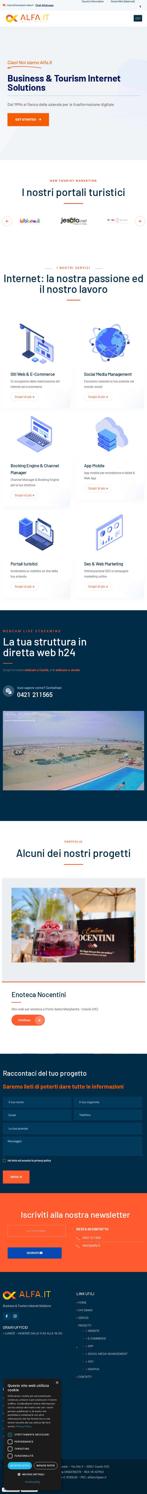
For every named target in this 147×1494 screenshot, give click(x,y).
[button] (32, 1474)
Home (82, 1302)
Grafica (93, 1369)
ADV (91, 1361)
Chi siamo (85, 1310)
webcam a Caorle (36, 670)
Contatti (84, 1377)
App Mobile (94, 465)
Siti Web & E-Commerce (33, 374)
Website (94, 1331)
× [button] (57, 1382)
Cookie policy (32, 1481)
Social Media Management (108, 374)
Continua (24, 1020)
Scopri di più (23, 397)
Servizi (83, 1318)
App (90, 1346)
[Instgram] (15, 1316)
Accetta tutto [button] (19, 1465)
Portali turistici (24, 563)
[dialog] (32, 1434)
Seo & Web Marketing (103, 563)
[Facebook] (140, 7)
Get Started (26, 119)
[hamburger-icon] (138, 18)
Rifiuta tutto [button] (46, 1465)
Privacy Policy (23, 1426)
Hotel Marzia (29, 994)
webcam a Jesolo (68, 670)
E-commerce (97, 1338)
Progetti (84, 1325)
